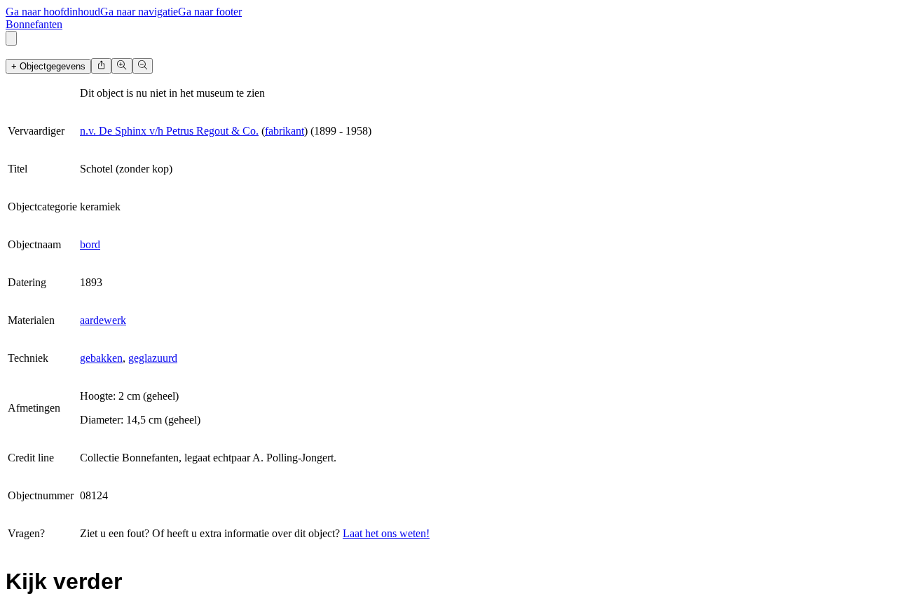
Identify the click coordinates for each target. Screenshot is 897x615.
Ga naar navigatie (139, 12)
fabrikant (284, 131)
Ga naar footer (210, 12)
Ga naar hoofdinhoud (53, 12)
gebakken (101, 358)
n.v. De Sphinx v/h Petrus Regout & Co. (169, 131)
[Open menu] (11, 38)
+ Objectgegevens (48, 66)
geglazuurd (152, 358)
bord (90, 244)
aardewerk (103, 320)
